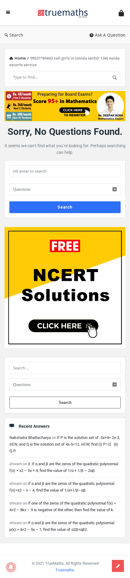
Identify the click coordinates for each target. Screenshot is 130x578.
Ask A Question (110, 35)
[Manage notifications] (11, 567)
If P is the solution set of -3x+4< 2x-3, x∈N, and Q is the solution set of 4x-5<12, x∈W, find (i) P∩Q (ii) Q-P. (64, 444)
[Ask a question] (118, 566)
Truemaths (64, 570)
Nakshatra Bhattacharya (30, 437)
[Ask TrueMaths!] (64, 13)
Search (16, 35)
